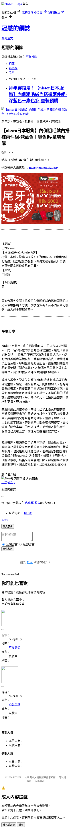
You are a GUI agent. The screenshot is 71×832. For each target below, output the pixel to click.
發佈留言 (7, 548)
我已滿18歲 (9, 824)
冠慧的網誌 (16, 28)
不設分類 (31, 56)
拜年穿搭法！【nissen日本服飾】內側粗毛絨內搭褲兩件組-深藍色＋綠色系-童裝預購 (38, 94)
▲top (4, 519)
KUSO (28, 513)
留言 (37, 502)
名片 (12, 72)
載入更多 (7, 526)
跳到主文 (7, 38)
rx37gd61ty (8, 482)
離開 (21, 824)
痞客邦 (29, 502)
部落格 (13, 68)
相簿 (12, 63)
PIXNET (17, 777)
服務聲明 (39, 781)
